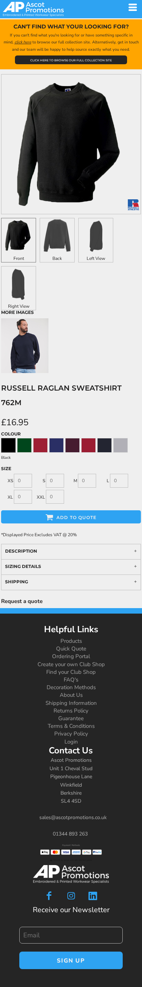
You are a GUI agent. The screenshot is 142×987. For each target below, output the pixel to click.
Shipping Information (71, 703)
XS (10, 481)
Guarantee (71, 718)
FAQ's (71, 679)
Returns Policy (71, 710)
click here (23, 42)
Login (71, 741)
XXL (41, 497)
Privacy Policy (71, 733)
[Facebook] (49, 895)
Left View (96, 258)
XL (10, 497)
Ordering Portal (71, 656)
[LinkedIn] (93, 895)
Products (71, 641)
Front (18, 258)
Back (57, 258)
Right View (18, 306)
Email (25, 923)
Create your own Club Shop (71, 664)
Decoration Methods (71, 687)
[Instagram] (71, 895)
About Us (71, 695)
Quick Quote (71, 648)
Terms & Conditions (71, 726)
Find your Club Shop (71, 672)
